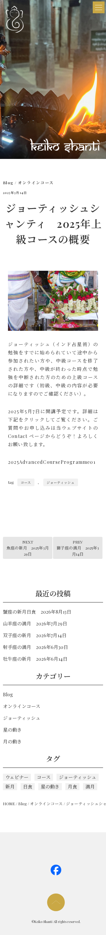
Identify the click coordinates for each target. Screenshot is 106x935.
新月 (10, 786)
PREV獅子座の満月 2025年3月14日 (78, 548)
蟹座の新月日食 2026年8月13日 (37, 612)
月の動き (12, 741)
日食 (27, 786)
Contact (17, 436)
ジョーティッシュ (60, 482)
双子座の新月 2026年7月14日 (35, 635)
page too (56, 902)
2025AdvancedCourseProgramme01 (51, 462)
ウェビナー (17, 777)
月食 (72, 786)
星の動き (12, 730)
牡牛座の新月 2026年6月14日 (35, 659)
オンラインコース (36, 182)
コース (26, 482)
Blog (8, 182)
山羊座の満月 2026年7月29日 (35, 623)
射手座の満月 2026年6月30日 (35, 647)
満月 (90, 786)
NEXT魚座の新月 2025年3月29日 (27, 548)
